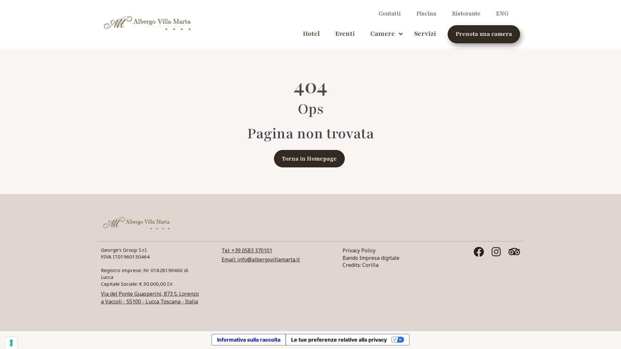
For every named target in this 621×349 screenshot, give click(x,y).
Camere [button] (382, 34)
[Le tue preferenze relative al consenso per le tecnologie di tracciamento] (11, 343)
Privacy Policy (359, 250)
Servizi (425, 34)
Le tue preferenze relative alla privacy (339, 339)
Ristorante (466, 13)
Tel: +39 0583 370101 (247, 250)
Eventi (345, 34)
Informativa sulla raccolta (248, 339)
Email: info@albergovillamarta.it (261, 259)
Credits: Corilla (360, 265)
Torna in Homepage (309, 159)
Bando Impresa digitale (371, 257)
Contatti (390, 13)
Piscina (426, 13)
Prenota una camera (484, 34)
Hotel (311, 34)
